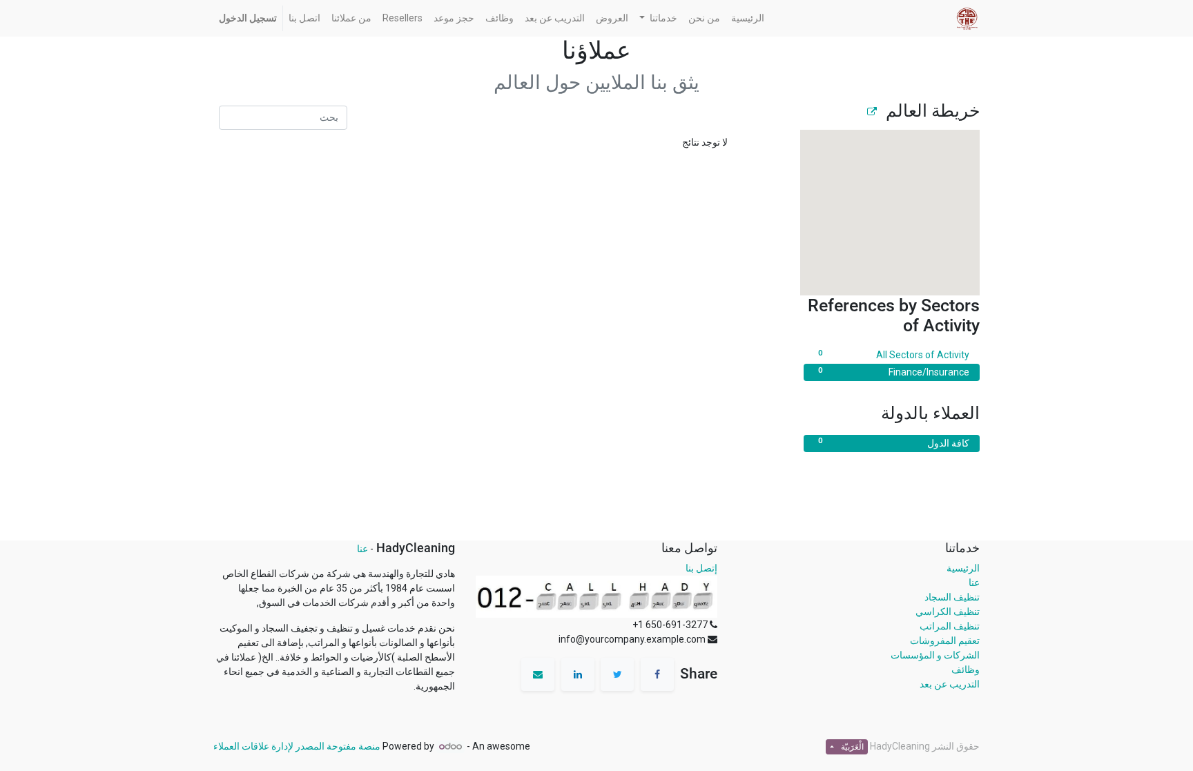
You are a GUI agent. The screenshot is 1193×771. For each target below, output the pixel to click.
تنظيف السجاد (952, 597)
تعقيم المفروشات (945, 640)
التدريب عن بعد (950, 684)
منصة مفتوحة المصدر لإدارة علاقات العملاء (296, 746)
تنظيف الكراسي (947, 611)
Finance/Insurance (893, 372)
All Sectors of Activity (893, 354)
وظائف (965, 669)
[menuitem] (748, 18)
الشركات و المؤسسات (935, 655)
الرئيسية (963, 568)
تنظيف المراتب (950, 626)
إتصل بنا (701, 568)
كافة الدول (893, 442)
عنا (974, 582)
